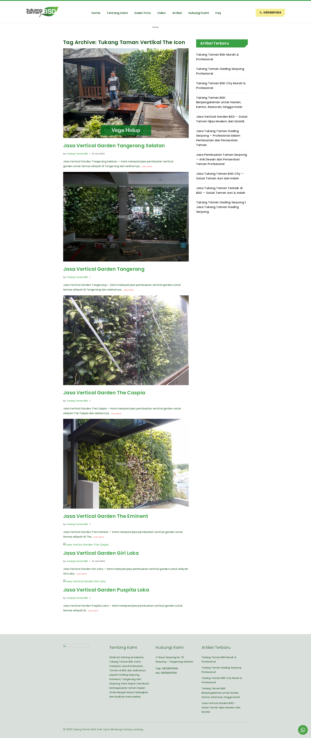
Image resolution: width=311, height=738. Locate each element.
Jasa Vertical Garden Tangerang (103, 269)
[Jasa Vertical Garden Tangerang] (126, 264)
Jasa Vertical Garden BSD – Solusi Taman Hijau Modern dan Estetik (222, 119)
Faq (218, 13)
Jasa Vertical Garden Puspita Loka (106, 589)
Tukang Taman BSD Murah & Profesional (217, 56)
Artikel (177, 13)
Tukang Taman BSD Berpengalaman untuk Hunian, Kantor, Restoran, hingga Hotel (219, 102)
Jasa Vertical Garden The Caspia (104, 392)
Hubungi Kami (198, 13)
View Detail (147, 166)
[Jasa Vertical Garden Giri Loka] (86, 544)
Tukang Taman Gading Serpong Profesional (220, 71)
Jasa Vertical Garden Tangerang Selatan (114, 145)
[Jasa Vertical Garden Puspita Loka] (84, 581)
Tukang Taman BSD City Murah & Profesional (221, 85)
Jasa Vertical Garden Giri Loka (101, 553)
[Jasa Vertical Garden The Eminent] (126, 511)
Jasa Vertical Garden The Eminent (105, 516)
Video (161, 13)
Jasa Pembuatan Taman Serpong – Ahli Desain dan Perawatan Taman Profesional (221, 159)
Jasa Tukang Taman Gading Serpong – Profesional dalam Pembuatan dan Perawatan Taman (218, 138)
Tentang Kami (117, 13)
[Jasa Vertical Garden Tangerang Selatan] (126, 140)
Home (96, 13)
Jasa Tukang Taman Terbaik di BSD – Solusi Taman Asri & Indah (220, 190)
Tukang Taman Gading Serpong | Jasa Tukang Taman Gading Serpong (221, 207)
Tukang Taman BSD (77, 153)
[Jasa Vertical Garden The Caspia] (126, 387)
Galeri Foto (142, 13)
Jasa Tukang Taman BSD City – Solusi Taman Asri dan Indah (220, 176)
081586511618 (170, 668)
